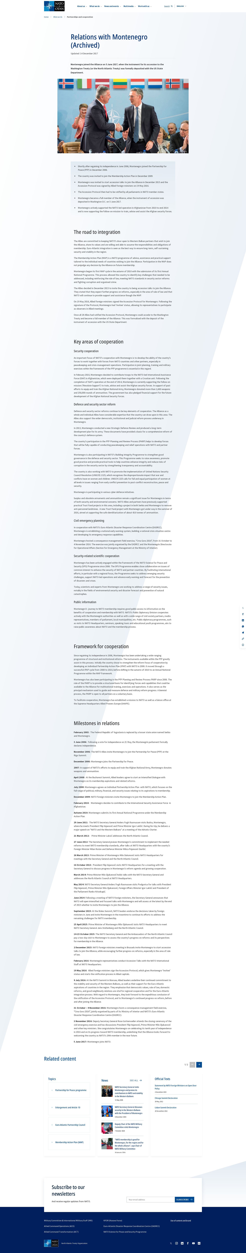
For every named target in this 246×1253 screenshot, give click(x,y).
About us (81, 6)
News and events (111, 6)
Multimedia (129, 6)
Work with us (143, 6)
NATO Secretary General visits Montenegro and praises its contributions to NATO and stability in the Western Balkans (129, 1092)
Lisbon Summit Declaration (165, 1107)
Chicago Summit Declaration (166, 1098)
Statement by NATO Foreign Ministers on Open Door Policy (176, 1087)
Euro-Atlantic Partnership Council (70, 1124)
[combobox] (181, 6)
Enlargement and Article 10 (67, 1107)
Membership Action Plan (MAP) (69, 1142)
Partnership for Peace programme (70, 1090)
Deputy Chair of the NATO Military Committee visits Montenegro (128, 1126)
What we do (95, 6)
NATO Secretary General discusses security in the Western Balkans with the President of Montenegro (128, 1110)
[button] (181, 6)
